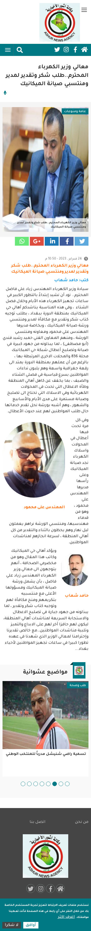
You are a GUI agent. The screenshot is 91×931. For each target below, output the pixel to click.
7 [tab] (29, 784)
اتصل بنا (38, 822)
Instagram (66, 50)
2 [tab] (61, 784)
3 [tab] (54, 784)
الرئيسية (84, 50)
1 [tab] (67, 784)
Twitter (57, 50)
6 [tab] (35, 784)
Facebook (75, 50)
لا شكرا (11, 925)
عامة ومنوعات (75, 111)
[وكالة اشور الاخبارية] (59, 22)
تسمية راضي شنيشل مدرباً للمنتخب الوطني (46, 754)
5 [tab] (42, 784)
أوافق (31, 925)
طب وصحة (78, 685)
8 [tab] (23, 784)
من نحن (81, 822)
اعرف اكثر (66, 917)
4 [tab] (48, 784)
